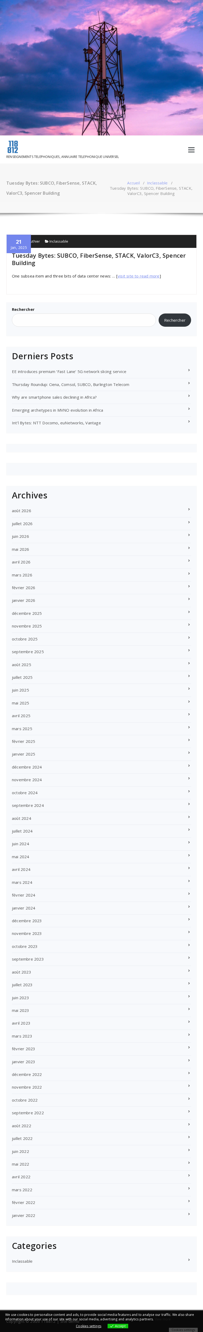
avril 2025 (21, 715)
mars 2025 (22, 728)
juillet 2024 (22, 831)
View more (163, 1319)
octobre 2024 (25, 792)
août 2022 (21, 1125)
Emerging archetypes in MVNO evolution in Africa (57, 410)
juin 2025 (20, 690)
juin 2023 (20, 997)
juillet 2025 (22, 677)
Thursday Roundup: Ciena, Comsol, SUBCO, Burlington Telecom (71, 384)
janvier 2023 (23, 1061)
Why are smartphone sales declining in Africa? (54, 397)
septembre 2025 (28, 651)
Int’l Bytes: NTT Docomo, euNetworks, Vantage (56, 422)
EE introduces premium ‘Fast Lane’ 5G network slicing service (69, 371)
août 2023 (21, 972)
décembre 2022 (27, 1074)
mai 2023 (20, 1010)
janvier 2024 (23, 908)
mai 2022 (20, 1164)
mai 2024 (20, 856)
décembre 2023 (27, 920)
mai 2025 (20, 703)
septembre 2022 (28, 1112)
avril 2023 (21, 1023)
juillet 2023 (22, 984)
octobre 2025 (25, 639)
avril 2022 (21, 1176)
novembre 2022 (27, 1087)
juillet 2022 (22, 1138)
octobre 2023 (25, 946)
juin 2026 (20, 536)
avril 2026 (21, 562)
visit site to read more (139, 276)
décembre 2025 (27, 613)
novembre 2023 (27, 933)
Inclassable (157, 182)
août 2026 (21, 510)
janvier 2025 (23, 754)
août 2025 (21, 664)
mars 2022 (22, 1189)
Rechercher (23, 309)
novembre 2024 (27, 779)
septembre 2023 (28, 959)
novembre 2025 (27, 626)
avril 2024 (21, 869)
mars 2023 (22, 1036)
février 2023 (23, 1048)
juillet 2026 (22, 523)
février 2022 (23, 1202)
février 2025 (23, 741)
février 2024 (23, 895)
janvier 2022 (23, 1215)
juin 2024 (20, 843)
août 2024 (21, 818)
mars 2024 (22, 882)
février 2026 (23, 587)
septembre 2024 (28, 805)
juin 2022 (20, 1151)
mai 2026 (20, 549)
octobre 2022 (25, 1100)
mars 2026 (22, 575)
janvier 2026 (23, 600)
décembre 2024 (27, 767)
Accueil (133, 182)
